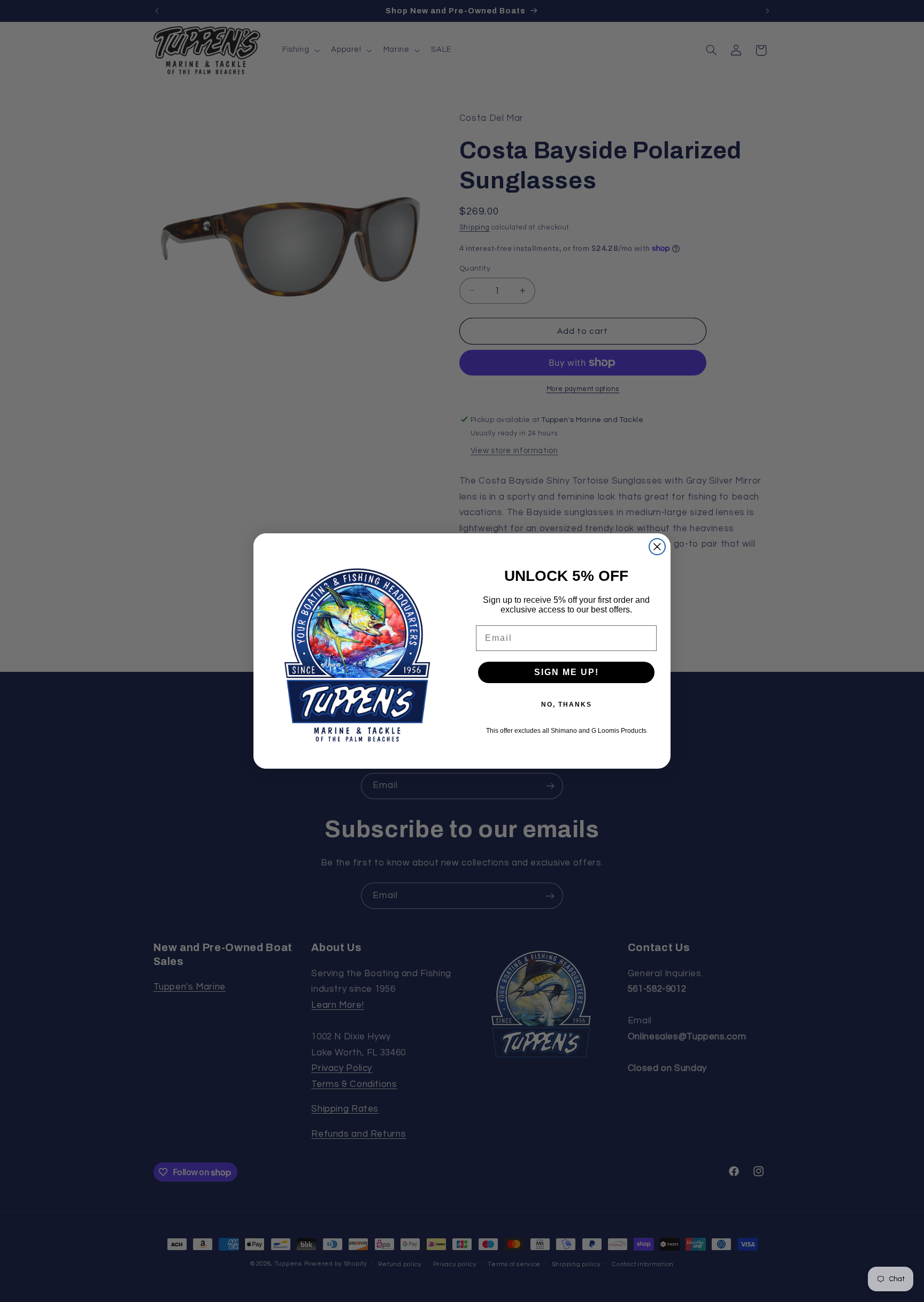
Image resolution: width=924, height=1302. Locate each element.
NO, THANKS (566, 704)
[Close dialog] (657, 547)
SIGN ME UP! (566, 672)
